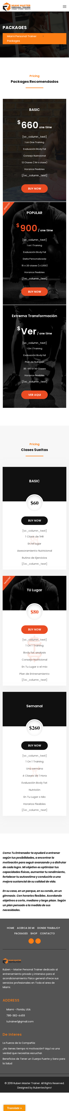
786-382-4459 (15, 1015)
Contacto (47, 933)
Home (10, 928)
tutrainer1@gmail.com (20, 1021)
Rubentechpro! (42, 1087)
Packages (21, 933)
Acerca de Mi (25, 928)
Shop (33, 933)
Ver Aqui (34, 395)
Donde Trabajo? (48, 928)
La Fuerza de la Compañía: (19, 1043)
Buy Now (34, 292)
